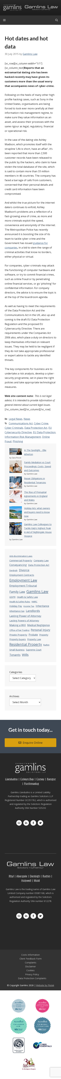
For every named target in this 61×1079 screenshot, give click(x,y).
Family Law (17, 592)
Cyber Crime (41, 423)
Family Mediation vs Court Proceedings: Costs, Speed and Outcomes (37, 466)
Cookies (30, 970)
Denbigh (13, 570)
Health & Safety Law (27, 597)
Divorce (24, 570)
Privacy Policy (32, 974)
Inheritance (42, 606)
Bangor (51, 779)
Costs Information (30, 954)
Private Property (18, 634)
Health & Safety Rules (19, 601)
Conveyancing (18, 565)
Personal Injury (40, 630)
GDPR (12, 597)
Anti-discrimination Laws (20, 556)
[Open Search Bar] (56, 20)
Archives (14, 696)
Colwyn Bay (27, 779)
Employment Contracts (21, 574)
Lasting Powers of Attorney (24, 620)
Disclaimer (30, 966)
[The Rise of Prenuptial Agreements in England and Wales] (15, 497)
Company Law (41, 560)
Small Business (17, 649)
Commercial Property (20, 560)
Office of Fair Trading (19, 630)
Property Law (34, 639)
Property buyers (17, 639)
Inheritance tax (16, 611)
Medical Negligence (38, 625)
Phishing (18, 441)
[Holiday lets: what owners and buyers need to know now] (15, 513)
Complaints (30, 962)
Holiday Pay (15, 606)
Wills (25, 655)
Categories (15, 672)
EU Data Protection (44, 432)
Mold (37, 880)
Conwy (40, 779)
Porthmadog (31, 783)
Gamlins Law (37, 591)
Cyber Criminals (14, 428)
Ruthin (46, 644)
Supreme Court (33, 649)
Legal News (15, 419)
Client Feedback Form (31, 958)
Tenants (14, 655)
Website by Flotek (45, 985)
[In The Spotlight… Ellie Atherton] (15, 452)
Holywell (26, 880)
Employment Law (23, 580)
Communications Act (21, 423)
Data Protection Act (35, 428)
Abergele (21, 876)
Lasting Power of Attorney (25, 616)
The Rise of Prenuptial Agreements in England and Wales (35, 496)
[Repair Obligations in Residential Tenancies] (15, 483)
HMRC (34, 601)
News (27, 419)
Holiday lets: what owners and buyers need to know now (37, 512)
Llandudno (11, 779)
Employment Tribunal (23, 585)
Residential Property (25, 644)
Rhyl (11, 876)
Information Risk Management (23, 437)
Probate (33, 634)
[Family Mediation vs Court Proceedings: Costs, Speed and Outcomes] (15, 467)
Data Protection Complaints (32, 978)
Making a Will (17, 625)
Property (43, 634)
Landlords (33, 611)
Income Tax (28, 606)
